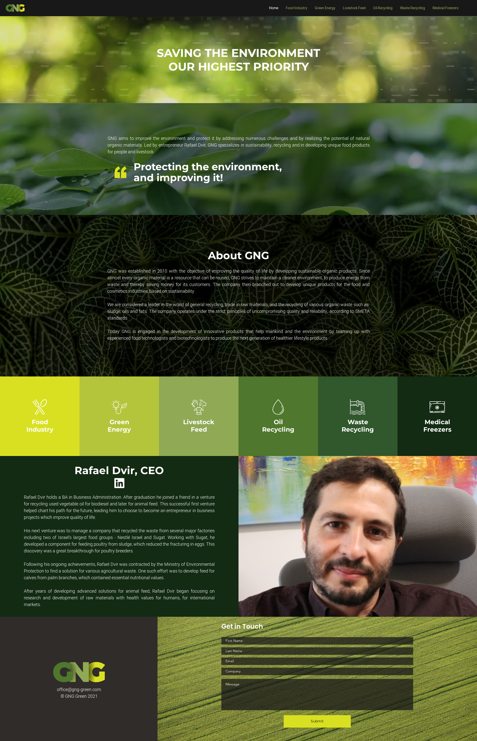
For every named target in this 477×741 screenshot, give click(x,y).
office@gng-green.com (79, 689)
